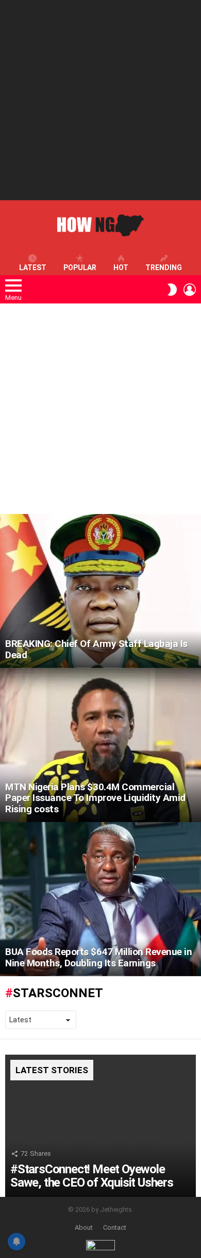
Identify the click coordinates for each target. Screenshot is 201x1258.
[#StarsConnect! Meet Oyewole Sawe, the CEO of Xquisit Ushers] (100, 1126)
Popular (79, 267)
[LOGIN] (189, 289)
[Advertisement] (100, 100)
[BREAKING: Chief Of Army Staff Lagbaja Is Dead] (100, 591)
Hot (120, 267)
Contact (114, 1227)
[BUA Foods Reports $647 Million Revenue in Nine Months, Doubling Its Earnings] (100, 899)
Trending (163, 267)
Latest (32, 267)
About (84, 1227)
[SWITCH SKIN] (172, 289)
